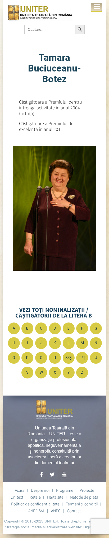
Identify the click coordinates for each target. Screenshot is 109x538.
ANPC (56, 510)
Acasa (20, 490)
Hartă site (55, 497)
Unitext (17, 497)
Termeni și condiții (82, 503)
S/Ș (68, 358)
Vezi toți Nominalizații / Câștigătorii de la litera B (53, 312)
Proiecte (87, 490)
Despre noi (40, 490)
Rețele (35, 497)
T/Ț (82, 358)
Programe (64, 490)
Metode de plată (84, 497)
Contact (74, 510)
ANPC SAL (36, 510)
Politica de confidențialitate (35, 503)
